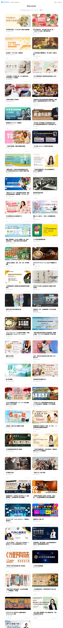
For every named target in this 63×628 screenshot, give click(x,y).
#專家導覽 (8, 268)
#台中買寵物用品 (9, 408)
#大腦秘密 (35, 454)
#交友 (7, 221)
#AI (34, 408)
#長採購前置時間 (36, 338)
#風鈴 (34, 291)
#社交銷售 (35, 128)
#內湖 (7, 478)
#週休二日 (35, 174)
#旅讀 (34, 501)
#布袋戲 (7, 431)
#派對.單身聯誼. (36, 105)
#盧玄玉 (35, 221)
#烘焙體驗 (8, 338)
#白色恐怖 (8, 244)
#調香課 (7, 81)
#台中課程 (8, 198)
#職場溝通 (35, 618)
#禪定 (7, 384)
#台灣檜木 (35, 198)
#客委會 (35, 35)
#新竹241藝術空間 (37, 244)
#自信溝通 (8, 548)
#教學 (7, 454)
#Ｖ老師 (7, 151)
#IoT (7, 524)
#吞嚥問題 (8, 105)
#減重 (34, 431)
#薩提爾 (35, 594)
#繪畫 (34, 361)
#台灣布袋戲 (35, 58)
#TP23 (34, 478)
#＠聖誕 (35, 384)
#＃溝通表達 (8, 618)
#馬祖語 (7, 571)
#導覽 (7, 58)
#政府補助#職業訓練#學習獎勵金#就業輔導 (41, 524)
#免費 (7, 314)
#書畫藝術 (8, 594)
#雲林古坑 (35, 81)
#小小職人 (8, 35)
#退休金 (35, 548)
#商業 (7, 128)
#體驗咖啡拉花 (36, 268)
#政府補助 (8, 291)
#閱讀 (7, 174)
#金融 (34, 314)
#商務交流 (8, 501)
